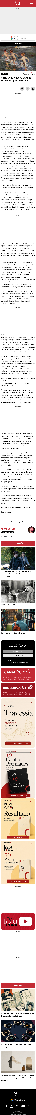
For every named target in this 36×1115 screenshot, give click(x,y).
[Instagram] (11, 1106)
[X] (17, 1106)
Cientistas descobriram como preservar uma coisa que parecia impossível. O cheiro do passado (18, 1077)
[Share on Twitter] (28, 89)
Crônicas (4, 73)
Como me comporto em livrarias (13, 633)
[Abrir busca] (4, 3)
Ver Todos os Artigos (7, 532)
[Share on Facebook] (22, 89)
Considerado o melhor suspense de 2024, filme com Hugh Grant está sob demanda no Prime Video (17, 574)
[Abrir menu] (29, 3)
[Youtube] (23, 1106)
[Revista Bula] (18, 3)
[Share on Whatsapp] (33, 89)
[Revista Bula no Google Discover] (18, 38)
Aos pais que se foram (9, 604)
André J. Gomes (30, 73)
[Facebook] (6, 1106)
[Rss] (29, 1106)
